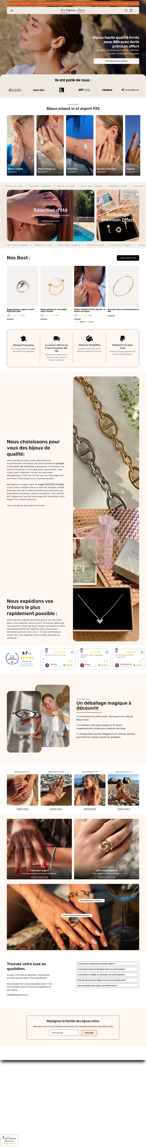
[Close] (116, 551)
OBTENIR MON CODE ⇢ (96, 589)
